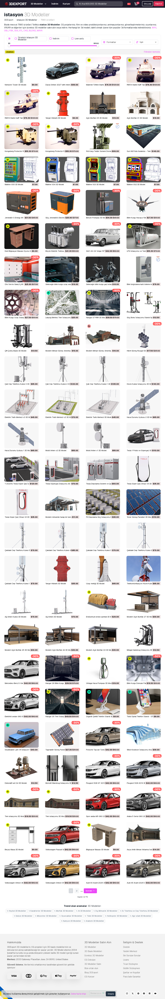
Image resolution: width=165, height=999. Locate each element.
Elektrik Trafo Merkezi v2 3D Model (60, 417)
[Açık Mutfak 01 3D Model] (143, 103)
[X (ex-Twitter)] (132, 993)
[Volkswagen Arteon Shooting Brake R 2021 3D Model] (62, 868)
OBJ (6, 30)
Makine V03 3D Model (95, 184)
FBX (11, 30)
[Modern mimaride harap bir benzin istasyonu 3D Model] (62, 502)
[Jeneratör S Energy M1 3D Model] (21, 203)
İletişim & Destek (133, 942)
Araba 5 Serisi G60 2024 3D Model (141, 816)
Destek (126, 947)
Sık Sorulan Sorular (132, 955)
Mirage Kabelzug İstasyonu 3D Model (142, 650)
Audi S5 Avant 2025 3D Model (98, 883)
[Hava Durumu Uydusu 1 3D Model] (21, 435)
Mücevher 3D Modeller (46, 916)
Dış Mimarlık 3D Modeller (106, 911)
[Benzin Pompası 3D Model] (103, 203)
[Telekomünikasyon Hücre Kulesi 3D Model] (143, 568)
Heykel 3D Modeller (17, 911)
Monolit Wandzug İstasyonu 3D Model (61, 783)
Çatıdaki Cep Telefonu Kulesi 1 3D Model (21, 583)
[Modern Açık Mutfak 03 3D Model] (103, 635)
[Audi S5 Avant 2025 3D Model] (103, 868)
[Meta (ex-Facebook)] (144, 993)
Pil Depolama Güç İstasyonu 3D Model (102, 517)
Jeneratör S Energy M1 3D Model (18, 218)
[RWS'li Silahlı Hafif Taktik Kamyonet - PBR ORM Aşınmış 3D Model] (143, 70)
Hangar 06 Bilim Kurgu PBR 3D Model (61, 683)
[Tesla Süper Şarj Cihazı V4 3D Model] (143, 469)
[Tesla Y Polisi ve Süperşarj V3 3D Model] (143, 435)
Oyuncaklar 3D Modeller (71, 916)
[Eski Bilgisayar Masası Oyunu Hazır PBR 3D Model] (21, 236)
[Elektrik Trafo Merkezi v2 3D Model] (62, 402)
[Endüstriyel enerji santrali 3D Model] (103, 602)
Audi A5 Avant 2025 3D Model (139, 883)
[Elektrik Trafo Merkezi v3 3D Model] (21, 402)
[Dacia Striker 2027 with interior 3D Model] (62, 70)
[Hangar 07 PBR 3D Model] (103, 302)
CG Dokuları (90, 959)
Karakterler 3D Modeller (41, 911)
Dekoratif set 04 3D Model (16, 783)
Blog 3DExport (91, 972)
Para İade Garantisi (131, 976)
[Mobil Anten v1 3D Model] (103, 435)
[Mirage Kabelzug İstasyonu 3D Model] (143, 635)
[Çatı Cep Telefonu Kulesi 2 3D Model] (62, 369)
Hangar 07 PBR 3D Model (96, 317)
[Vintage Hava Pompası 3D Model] (103, 668)
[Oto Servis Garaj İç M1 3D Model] (21, 269)
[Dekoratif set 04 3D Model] (21, 768)
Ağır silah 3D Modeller (141, 916)
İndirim (56, 38)
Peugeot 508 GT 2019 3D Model (100, 783)
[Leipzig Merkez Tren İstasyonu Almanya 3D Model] (62, 302)
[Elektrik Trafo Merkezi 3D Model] (103, 402)
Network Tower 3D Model (15, 85)
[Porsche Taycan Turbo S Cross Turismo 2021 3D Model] (103, 735)
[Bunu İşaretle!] (35, 79)
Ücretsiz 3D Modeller (94, 955)
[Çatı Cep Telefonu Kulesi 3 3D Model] (21, 369)
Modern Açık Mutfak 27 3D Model (141, 617)
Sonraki (89, 891)
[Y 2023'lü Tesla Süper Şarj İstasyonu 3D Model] (21, 469)
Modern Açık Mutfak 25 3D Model (19, 650)
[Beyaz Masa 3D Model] (21, 835)
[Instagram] (127, 993)
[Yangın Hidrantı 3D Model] (62, 103)
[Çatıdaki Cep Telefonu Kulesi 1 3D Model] (21, 568)
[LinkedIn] (149, 993)
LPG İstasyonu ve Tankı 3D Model (141, 251)
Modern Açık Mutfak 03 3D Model (100, 650)
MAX (154, 27)
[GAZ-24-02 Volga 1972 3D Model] (103, 236)
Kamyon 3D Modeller (72, 921)
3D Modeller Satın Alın (97, 942)
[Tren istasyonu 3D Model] (21, 801)
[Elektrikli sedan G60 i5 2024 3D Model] (21, 701)
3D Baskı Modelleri (93, 951)
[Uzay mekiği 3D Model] (103, 568)
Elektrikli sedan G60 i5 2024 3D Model (21, 716)
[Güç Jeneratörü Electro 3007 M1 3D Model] (62, 203)
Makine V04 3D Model (55, 184)
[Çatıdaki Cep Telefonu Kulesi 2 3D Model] (143, 535)
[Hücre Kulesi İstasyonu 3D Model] (143, 369)
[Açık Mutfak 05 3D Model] (103, 103)
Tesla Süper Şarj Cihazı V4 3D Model (142, 484)
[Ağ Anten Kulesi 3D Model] (21, 602)
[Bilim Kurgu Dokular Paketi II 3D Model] (143, 668)
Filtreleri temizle (152, 51)
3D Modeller (90, 947)
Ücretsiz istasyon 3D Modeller (28, 39)
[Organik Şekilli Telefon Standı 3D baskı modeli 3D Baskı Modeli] (103, 701)
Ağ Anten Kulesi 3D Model (15, 617)
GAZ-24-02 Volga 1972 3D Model (100, 251)
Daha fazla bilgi (78, 993)
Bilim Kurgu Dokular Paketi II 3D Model (142, 683)
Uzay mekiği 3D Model (95, 583)
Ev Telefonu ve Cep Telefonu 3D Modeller (140, 911)
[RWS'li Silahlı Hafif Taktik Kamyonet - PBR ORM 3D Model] (21, 103)
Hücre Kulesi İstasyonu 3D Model (141, 384)
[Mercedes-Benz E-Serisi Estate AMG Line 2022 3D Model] (21, 668)
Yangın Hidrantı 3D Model (56, 118)
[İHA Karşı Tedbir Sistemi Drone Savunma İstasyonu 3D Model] (103, 136)
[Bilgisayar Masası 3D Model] (103, 835)
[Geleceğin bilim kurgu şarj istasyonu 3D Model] (103, 269)
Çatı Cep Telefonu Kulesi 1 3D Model (101, 384)
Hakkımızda (14, 942)
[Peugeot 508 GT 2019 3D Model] (103, 768)
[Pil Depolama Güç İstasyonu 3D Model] (103, 502)
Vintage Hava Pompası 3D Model (99, 683)
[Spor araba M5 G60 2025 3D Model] (103, 801)
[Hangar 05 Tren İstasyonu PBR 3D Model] (62, 701)
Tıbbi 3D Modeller (94, 916)
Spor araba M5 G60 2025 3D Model (101, 816)
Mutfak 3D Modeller (65, 911)
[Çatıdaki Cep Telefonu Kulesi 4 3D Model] (62, 535)
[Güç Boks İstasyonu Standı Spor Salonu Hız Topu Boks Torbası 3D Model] (143, 302)
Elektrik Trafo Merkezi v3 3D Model (19, 417)
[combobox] (119, 42)
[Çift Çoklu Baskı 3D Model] (21, 336)
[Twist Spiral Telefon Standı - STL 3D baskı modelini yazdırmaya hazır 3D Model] (143, 701)
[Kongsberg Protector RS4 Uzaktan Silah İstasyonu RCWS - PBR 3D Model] (62, 136)
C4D (26, 30)
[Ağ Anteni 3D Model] (62, 602)
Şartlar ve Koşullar (131, 972)
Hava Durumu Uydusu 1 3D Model (18, 450)
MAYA (40, 30)
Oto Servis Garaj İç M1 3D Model (18, 284)
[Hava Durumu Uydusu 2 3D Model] (143, 402)
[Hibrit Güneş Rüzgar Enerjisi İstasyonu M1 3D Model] (143, 336)
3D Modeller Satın (92, 964)
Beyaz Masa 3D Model (14, 849)
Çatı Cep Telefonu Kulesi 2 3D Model (61, 384)
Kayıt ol (158, 4)
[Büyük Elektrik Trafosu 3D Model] (62, 236)
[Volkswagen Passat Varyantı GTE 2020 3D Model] (62, 835)
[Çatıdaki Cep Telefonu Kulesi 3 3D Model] (103, 535)
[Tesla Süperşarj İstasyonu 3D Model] (62, 469)
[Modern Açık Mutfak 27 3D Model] (143, 602)
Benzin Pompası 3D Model (97, 218)
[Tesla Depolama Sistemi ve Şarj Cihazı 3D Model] (103, 469)
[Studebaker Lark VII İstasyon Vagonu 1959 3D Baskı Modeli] (21, 735)
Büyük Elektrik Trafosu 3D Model (59, 251)
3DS (16, 30)
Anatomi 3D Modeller (94, 921)
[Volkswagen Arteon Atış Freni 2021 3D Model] (21, 868)
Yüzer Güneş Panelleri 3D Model (140, 517)
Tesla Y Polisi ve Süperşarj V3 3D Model (143, 450)
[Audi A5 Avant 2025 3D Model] (143, 868)
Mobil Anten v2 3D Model (56, 450)
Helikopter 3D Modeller (117, 916)
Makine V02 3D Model (136, 184)
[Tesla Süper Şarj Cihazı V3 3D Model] (21, 502)
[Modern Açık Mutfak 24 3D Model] (62, 635)
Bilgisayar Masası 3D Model (97, 849)
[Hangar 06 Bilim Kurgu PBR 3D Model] (62, 668)
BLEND (32, 30)
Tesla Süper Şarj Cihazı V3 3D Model (20, 517)
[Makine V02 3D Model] (143, 169)
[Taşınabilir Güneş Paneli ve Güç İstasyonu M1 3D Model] (62, 735)
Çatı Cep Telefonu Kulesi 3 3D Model (20, 384)
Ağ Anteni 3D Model (54, 617)
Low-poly (79, 38)
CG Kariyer (89, 976)
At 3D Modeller (84, 911)
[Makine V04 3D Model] (62, 169)
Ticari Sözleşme (130, 964)
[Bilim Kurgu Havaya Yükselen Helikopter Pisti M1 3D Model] (143, 203)
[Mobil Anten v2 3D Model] (62, 435)
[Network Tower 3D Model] (21, 70)
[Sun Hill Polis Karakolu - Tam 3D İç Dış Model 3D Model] (143, 136)
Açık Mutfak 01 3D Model (137, 118)
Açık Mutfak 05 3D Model (96, 118)
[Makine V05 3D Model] (21, 169)
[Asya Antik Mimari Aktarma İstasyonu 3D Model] (143, 835)
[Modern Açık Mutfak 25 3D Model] (21, 635)
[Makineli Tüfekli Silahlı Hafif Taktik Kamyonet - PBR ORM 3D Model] (103, 70)
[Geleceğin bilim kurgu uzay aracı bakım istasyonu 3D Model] (62, 269)
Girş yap (147, 4)
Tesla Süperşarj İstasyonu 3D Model (61, 484)
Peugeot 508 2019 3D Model (139, 783)
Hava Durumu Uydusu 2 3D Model (141, 417)
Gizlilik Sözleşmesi (131, 968)
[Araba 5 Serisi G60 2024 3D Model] (143, 801)
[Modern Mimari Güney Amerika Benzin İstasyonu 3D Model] (62, 336)
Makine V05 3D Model (14, 184)
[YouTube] (155, 993)
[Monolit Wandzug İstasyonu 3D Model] (62, 768)
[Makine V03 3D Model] (103, 169)
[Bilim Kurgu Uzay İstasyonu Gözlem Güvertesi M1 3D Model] (21, 302)
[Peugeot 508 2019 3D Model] (143, 768)
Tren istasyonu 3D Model (15, 816)
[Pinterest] (138, 993)
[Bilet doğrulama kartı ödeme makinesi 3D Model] (143, 269)
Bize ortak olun (91, 968)
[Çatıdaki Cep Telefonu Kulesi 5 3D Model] (21, 535)
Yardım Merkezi (130, 951)
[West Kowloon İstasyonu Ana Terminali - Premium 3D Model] (143, 735)
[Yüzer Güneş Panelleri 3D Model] (143, 502)
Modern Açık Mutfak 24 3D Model (59, 650)
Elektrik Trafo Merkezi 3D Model (99, 417)
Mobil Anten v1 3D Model (96, 450)
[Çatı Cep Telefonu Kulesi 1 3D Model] (103, 369)
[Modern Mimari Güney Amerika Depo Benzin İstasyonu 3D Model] (103, 336)
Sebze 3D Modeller (23, 916)
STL (21, 30)
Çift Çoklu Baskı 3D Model (15, 351)
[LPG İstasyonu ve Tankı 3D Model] (143, 236)
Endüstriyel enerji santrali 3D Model (100, 617)
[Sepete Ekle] (29, 79)
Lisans (126, 959)
